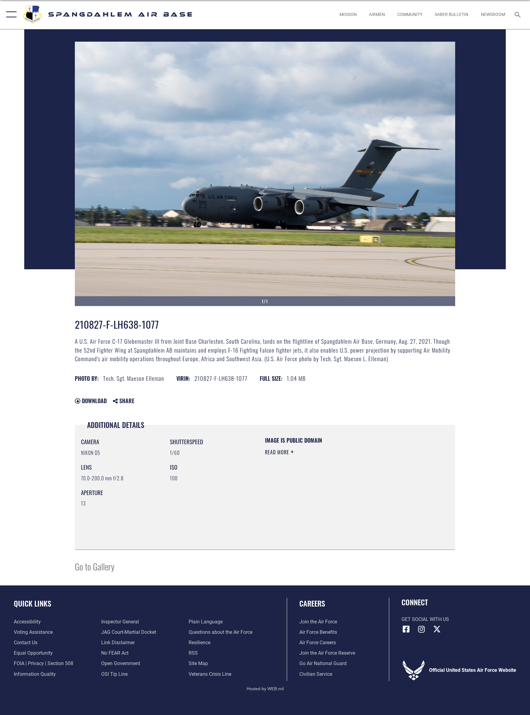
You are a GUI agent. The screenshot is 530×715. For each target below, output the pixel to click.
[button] (10, 14)
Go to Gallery (94, 566)
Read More (278, 452)
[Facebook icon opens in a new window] (406, 629)
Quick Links (32, 603)
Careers (312, 603)
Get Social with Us (425, 619)
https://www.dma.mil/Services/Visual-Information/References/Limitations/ (324, 495)
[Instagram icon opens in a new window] (421, 629)
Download (93, 401)
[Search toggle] (518, 14)
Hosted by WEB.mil (265, 688)
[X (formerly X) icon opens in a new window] (436, 629)
